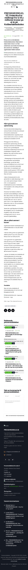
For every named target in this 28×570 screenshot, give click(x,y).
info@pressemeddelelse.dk (13, 452)
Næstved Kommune (10, 306)
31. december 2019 (9, 361)
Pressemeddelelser (10, 29)
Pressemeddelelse (8, 27)
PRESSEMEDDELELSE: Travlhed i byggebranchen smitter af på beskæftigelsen (15, 516)
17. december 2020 (9, 330)
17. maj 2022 (8, 346)
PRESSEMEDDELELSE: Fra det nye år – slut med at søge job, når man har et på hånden (14, 365)
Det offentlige (19, 29)
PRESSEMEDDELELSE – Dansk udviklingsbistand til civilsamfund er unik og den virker (13, 351)
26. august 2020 (16, 35)
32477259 (9, 476)
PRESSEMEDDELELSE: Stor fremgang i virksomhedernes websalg (14, 525)
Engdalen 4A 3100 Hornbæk (7, 473)
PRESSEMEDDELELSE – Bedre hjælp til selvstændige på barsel (13, 334)
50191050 (8, 455)
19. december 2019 (9, 375)
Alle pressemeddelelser (19, 27)
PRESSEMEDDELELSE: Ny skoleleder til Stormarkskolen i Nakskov (13, 379)
